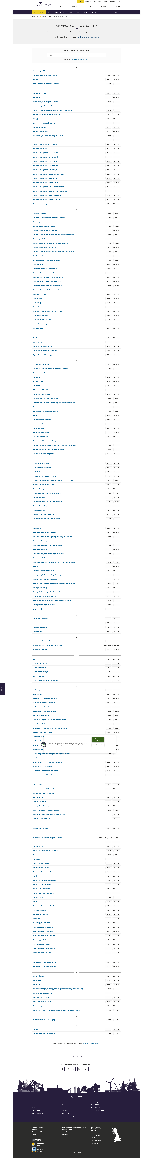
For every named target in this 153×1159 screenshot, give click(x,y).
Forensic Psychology (40, 506)
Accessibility (35, 1129)
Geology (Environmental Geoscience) (45, 579)
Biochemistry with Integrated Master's (46, 102)
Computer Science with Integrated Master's (47, 285)
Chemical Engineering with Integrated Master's (49, 217)
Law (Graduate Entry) (40, 663)
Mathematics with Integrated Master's (45, 711)
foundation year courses (80, 60)
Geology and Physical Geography (44, 596)
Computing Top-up (39, 294)
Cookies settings (98, 749)
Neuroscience (37, 784)
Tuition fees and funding (107, 12)
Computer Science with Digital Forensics (47, 281)
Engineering (37, 407)
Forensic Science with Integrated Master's (47, 518)
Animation (36, 79)
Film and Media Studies (41, 463)
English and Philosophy (41, 432)
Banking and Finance (40, 93)
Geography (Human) (40, 541)
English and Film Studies (41, 424)
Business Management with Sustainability (47, 199)
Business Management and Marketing (45, 165)
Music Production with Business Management (48, 775)
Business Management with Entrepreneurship (48, 174)
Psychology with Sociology (42, 952)
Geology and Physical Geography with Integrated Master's (52, 600)
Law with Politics (38, 676)
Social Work (37, 980)
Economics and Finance (41, 373)
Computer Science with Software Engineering (48, 290)
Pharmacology (38, 846)
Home (33, 16)
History (35, 623)
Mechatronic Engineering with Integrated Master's (50, 728)
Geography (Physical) (40, 549)
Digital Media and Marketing (42, 346)
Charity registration (67, 1129)
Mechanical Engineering (41, 715)
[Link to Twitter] (68, 1069)
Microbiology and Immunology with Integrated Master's (51, 754)
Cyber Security (38, 328)
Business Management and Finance (45, 161)
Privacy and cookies (37, 1127)
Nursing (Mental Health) (41, 806)
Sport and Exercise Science (42, 997)
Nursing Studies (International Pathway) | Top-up (49, 814)
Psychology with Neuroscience (43, 940)
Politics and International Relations (45, 906)
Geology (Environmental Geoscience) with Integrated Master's (54, 583)
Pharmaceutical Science (41, 842)
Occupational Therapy (40, 828)
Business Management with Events (45, 178)
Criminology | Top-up (40, 324)
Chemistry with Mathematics (42, 239)
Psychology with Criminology (43, 931)
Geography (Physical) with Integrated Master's (48, 554)
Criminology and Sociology (42, 319)
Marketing (36, 690)
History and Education (40, 627)
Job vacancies (65, 1102)
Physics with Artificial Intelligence (44, 880)
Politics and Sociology (40, 910)
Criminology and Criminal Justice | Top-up (47, 311)
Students (87, 1)
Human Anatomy (38, 631)
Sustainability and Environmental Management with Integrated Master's (57, 1010)
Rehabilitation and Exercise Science (45, 966)
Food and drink (36, 1116)
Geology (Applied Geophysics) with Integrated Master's (51, 575)
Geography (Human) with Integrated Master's (48, 545)
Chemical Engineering (40, 213)
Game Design (37, 528)
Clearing (80, 1)
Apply (77, 12)
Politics (35, 901)
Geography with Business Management (46, 558)
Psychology (37, 918)
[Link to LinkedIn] (85, 1069)
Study (38, 16)
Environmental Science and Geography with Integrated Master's (54, 445)
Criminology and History (41, 315)
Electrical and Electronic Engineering (45, 398)
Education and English (40, 390)
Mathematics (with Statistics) (43, 707)
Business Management (40, 148)
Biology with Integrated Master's (44, 123)
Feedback (34, 1134)
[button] (119, 1)
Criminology (37, 303)
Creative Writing (38, 298)
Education (36, 385)
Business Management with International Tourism (50, 191)
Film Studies (37, 472)
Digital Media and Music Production (45, 350)
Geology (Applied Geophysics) (43, 570)
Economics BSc (38, 381)
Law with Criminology (40, 672)
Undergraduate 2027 (38, 12)
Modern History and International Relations (47, 762)
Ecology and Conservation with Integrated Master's (50, 368)
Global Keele (113, 1)
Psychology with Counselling (43, 927)
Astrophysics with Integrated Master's (46, 83)
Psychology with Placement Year (44, 948)
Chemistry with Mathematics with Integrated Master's (51, 243)
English (35, 415)
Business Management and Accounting (46, 153)
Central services (36, 1110)
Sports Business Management (43, 1001)
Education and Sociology (41, 394)
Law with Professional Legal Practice (45, 680)
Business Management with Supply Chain (47, 195)
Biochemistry (37, 97)
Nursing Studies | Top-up (41, 818)
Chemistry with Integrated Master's (45, 226)
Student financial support (69, 1116)
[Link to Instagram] (79, 1069)
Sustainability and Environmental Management (49, 1006)
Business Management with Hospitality (46, 182)
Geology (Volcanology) (40, 588)
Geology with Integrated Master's (44, 605)
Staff (94, 1)
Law (34, 659)
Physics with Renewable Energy (44, 893)
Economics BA (38, 377)
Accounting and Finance (41, 71)
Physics (35, 876)
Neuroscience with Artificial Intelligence (46, 789)
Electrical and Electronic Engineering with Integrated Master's (54, 403)
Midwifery (36, 758)
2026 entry (70, 12)
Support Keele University (98, 1107)
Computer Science (39, 264)
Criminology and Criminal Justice (44, 307)
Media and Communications (42, 732)
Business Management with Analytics (45, 170)
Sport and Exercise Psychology (43, 993)
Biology (35, 119)
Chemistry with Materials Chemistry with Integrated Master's (53, 234)
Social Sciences (38, 976)
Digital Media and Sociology (42, 355)
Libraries (64, 1104)
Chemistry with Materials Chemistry (45, 230)
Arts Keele (34, 1107)
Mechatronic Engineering (41, 724)
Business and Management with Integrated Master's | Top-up (53, 140)
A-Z (33, 1102)
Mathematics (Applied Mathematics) (45, 698)
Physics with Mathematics (42, 889)
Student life (85, 12)
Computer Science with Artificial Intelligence (48, 277)
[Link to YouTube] (74, 1069)
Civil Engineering (39, 256)
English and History (39, 428)
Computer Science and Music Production (47, 273)
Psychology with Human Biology (44, 935)
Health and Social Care (40, 618)
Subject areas (94, 12)
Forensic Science (39, 510)
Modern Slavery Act (67, 1131)
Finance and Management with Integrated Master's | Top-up (53, 480)
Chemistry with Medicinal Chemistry (45, 247)
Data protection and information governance (74, 1127)
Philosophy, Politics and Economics (45, 872)
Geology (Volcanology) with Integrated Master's (49, 592)
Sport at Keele (65, 1113)
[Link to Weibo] (90, 1069)
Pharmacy (36, 855)
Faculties (105, 1)
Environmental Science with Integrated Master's (49, 449)
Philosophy (37, 859)
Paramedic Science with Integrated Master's (48, 838)
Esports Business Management (43, 454)
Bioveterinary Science (40, 131)
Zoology (35, 1029)
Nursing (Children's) (40, 801)
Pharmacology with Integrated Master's (46, 850)
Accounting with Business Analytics (45, 75)
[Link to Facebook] (63, 1069)
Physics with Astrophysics (42, 884)
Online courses (66, 1107)
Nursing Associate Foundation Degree (46, 810)
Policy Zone (65, 1134)
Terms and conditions (38, 1131)
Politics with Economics (41, 914)
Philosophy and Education (42, 863)
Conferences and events (38, 1113)
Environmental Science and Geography (46, 441)
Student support (95, 1102)
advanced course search (91, 1043)
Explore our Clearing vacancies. (88, 37)
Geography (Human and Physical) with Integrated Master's (53, 537)
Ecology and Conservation (42, 364)
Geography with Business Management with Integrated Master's (54, 562)
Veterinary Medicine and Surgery (44, 1020)
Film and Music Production (42, 467)
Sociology (36, 984)
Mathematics (37, 694)
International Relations (40, 649)
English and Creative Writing (42, 419)
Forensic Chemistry (39, 497)
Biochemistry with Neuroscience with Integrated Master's (52, 110)
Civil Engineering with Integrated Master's (47, 260)
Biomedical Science (39, 127)
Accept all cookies (98, 739)
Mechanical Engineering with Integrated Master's (49, 720)
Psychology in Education (41, 923)
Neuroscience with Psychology (43, 793)
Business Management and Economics (46, 157)
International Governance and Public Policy (47, 645)
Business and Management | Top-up (45, 144)
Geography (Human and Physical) (44, 532)
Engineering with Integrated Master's (45, 411)
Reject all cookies (98, 745)
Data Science (37, 338)
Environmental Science (41, 437)
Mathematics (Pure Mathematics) (44, 702)
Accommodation (36, 1104)
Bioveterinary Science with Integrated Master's (49, 136)
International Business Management (45, 641)
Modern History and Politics (42, 766)
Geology (36, 566)
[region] (80, 744)
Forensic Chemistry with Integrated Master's (48, 501)
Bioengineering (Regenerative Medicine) (46, 114)
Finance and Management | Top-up (44, 484)
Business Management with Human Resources (49, 187)
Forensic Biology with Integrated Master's (47, 493)
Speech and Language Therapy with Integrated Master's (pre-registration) (58, 989)
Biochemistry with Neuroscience (44, 106)
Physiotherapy (38, 897)
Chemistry (36, 222)
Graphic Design (38, 609)
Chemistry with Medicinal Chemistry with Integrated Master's (53, 251)
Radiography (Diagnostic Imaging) (44, 962)
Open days (64, 1110)
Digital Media (37, 342)
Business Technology (40, 204)
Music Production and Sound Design (45, 770)
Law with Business (39, 667)
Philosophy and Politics (41, 867)
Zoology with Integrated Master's (44, 1033)
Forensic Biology (38, 489)
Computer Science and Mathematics (45, 268)
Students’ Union (95, 1104)
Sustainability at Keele (97, 1110)
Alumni (99, 1)
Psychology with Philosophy (42, 944)
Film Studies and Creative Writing (44, 476)
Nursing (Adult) (38, 797)
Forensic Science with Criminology (45, 514)
